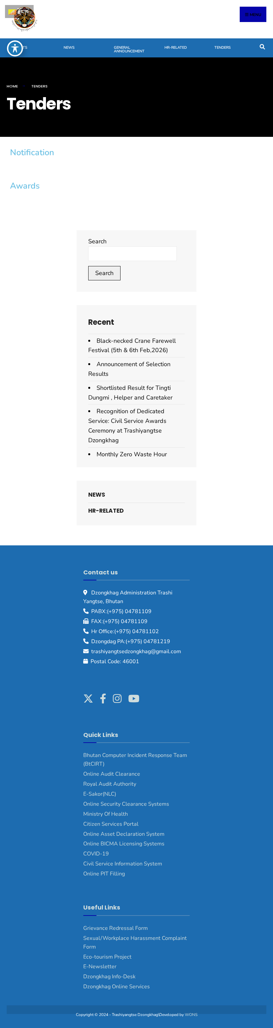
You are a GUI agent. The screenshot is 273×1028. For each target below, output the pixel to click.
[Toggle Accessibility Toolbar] (15, 48)
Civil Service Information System (122, 863)
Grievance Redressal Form (115, 928)
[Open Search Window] (262, 46)
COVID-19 (96, 853)
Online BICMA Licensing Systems (123, 843)
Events (20, 47)
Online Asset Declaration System (123, 834)
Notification (32, 152)
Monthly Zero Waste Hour (132, 454)
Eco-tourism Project (107, 957)
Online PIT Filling (104, 873)
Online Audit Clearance (111, 774)
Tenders (222, 47)
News (69, 47)
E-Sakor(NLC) (99, 794)
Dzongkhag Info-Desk (109, 976)
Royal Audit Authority (109, 784)
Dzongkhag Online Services (116, 986)
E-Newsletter (100, 966)
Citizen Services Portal (110, 824)
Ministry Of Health (105, 814)
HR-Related (175, 47)
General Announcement (129, 49)
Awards (25, 186)
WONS (191, 1014)
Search (97, 241)
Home (12, 86)
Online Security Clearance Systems (126, 804)
